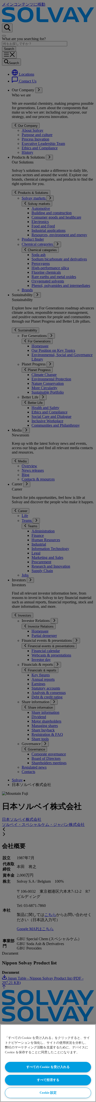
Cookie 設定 (48, 1092)
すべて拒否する (48, 1080)
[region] (48, 1063)
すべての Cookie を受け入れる (48, 1067)
